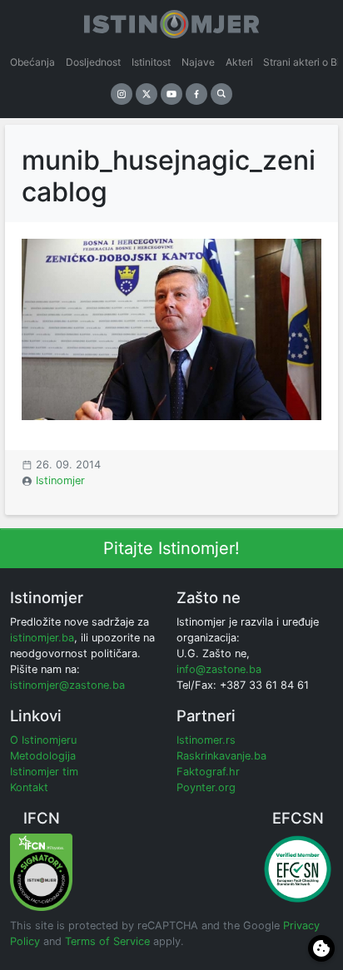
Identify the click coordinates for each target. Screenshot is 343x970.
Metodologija (43, 756)
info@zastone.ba (218, 669)
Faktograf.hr (208, 771)
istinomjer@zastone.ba (67, 685)
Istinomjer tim (44, 771)
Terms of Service (107, 941)
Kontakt (29, 787)
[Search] (221, 94)
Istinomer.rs (206, 740)
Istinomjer (60, 480)
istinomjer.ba (42, 637)
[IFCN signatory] (41, 871)
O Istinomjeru (43, 740)
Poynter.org (206, 787)
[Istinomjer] (171, 21)
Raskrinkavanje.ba (221, 756)
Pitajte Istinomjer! (171, 548)
